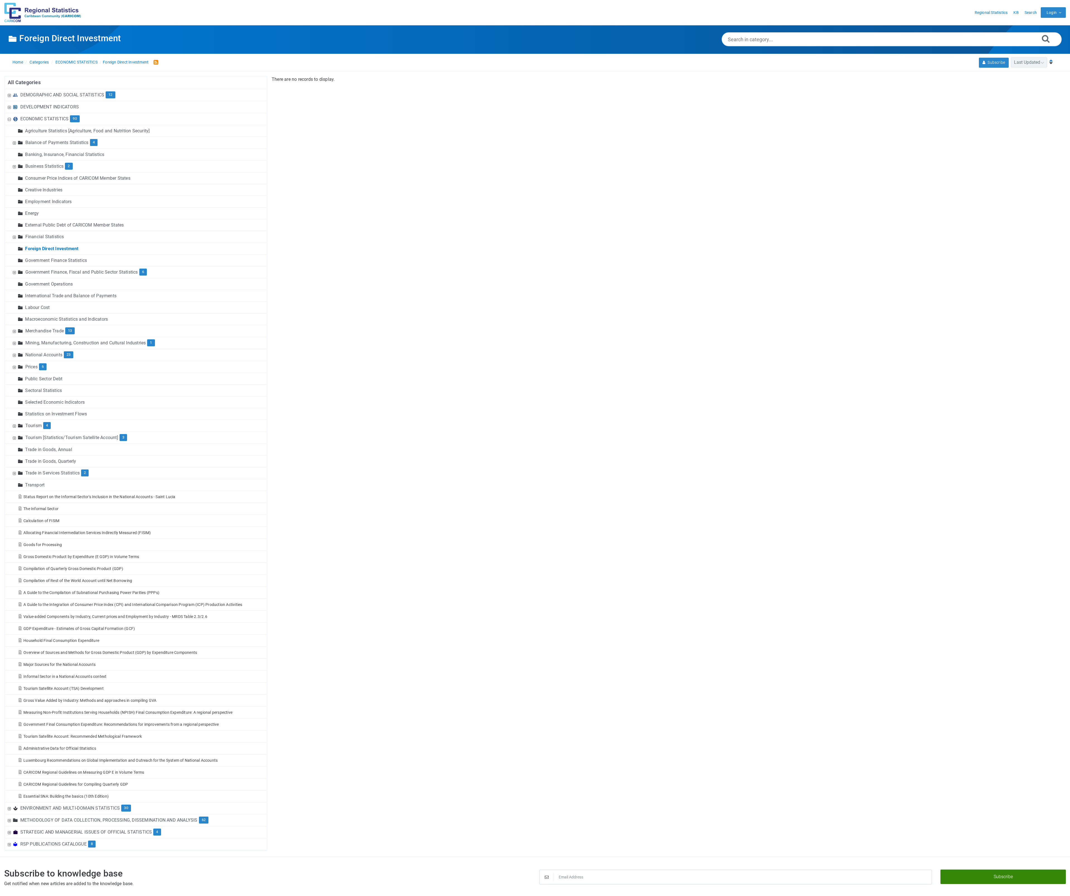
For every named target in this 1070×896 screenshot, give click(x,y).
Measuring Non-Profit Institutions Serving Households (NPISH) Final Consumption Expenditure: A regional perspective (127, 712)
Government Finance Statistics (56, 260)
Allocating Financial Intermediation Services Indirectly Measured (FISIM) (87, 532)
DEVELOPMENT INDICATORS (49, 106)
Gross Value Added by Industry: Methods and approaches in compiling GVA (89, 700)
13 (70, 330)
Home (18, 62)
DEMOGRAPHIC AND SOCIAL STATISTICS (62, 95)
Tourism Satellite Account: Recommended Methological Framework (82, 736)
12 (110, 94)
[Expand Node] (10, 95)
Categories (39, 62)
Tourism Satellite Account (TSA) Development (63, 688)
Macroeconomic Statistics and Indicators (66, 319)
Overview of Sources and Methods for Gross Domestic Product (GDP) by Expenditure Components (110, 652)
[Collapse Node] (10, 118)
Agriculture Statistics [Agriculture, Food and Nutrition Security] (87, 130)
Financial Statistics (44, 236)
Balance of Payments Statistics (57, 142)
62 (204, 820)
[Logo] (42, 12)
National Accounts (43, 354)
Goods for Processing (42, 544)
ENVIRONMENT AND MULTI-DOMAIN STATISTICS (70, 808)
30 (126, 808)
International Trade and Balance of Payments (70, 295)
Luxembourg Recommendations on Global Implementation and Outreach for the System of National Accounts (120, 760)
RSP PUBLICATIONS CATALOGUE (53, 844)
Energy (32, 213)
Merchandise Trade (44, 330)
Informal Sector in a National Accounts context (64, 676)
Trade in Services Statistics (52, 473)
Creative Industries (43, 190)
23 (68, 354)
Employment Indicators (48, 201)
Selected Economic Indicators (55, 402)
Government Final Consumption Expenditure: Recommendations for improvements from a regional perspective (121, 724)
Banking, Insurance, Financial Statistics (64, 154)
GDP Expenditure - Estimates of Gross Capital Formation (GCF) (79, 628)
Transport (35, 485)
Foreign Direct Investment (126, 62)
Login (1052, 12)
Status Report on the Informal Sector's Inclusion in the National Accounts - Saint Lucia (99, 497)
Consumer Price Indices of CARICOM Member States (77, 178)
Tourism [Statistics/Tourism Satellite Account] (71, 437)
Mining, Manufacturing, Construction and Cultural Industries (85, 342)
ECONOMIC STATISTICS (76, 62)
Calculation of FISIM (41, 520)
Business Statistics (44, 166)
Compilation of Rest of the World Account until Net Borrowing (77, 580)
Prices (31, 366)
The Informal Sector (41, 509)
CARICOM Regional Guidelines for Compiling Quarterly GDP (75, 784)
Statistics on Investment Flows (56, 414)
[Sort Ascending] (1049, 62)
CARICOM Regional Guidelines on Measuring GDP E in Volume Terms (83, 772)
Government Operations (49, 284)
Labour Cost (37, 307)
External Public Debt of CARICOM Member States (74, 225)
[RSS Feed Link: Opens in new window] (154, 62)
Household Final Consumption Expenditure (61, 640)
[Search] (1045, 38)
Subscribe (996, 62)
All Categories (24, 82)
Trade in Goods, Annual (48, 449)
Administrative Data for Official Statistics (59, 748)
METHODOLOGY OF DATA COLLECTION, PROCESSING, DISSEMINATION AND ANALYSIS (109, 820)
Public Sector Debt (43, 378)
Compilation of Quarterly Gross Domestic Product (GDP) (73, 568)
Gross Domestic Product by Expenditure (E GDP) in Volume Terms (81, 556)
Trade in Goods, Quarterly (50, 461)
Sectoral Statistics (43, 390)
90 (75, 118)
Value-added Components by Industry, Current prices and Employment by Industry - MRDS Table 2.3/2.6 (115, 616)
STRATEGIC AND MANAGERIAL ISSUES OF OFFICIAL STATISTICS (86, 832)
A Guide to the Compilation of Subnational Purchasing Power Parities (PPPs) (91, 592)
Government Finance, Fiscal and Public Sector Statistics (81, 272)
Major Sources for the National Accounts (59, 664)
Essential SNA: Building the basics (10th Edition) (66, 796)
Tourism (33, 425)
